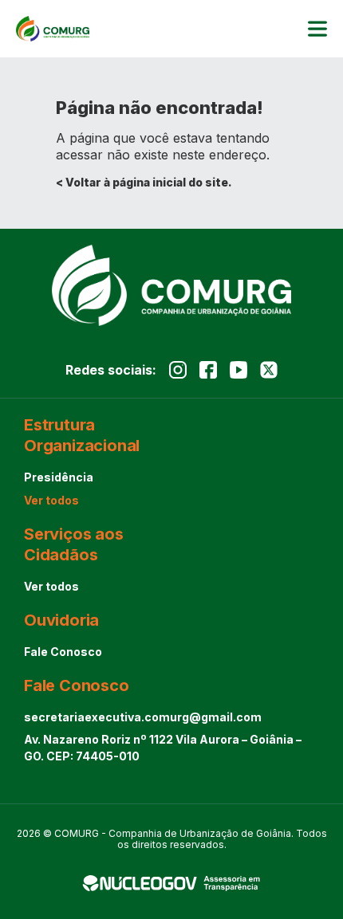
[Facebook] (208, 370)
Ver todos (51, 500)
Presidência (58, 477)
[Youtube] (238, 370)
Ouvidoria (61, 620)
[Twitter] (269, 370)
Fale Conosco (63, 651)
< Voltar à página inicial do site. (144, 182)
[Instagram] (178, 370)
